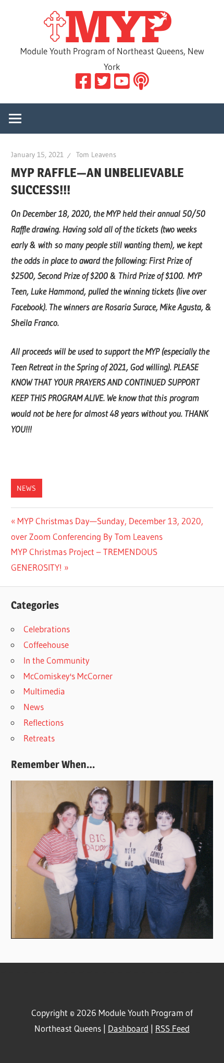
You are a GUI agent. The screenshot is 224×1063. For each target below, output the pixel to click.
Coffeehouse (46, 644)
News (26, 488)
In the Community (56, 660)
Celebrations (46, 628)
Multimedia (44, 691)
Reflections (43, 722)
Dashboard (128, 1028)
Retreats (39, 738)
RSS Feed (172, 1028)
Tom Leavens (96, 154)
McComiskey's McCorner (68, 675)
